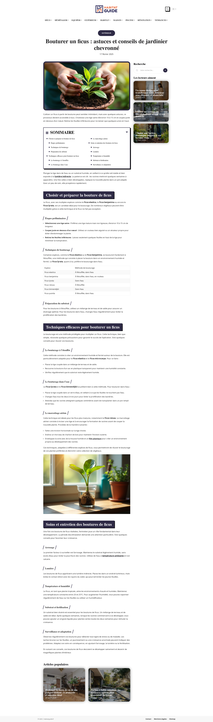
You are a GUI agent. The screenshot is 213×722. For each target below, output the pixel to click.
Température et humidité (101, 156)
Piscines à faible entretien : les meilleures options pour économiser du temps (105, 692)
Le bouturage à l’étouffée (59, 160)
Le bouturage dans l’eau (59, 164)
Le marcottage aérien (100, 138)
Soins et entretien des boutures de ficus (104, 143)
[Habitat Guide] (106, 9)
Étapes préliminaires (58, 143)
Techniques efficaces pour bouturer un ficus (64, 156)
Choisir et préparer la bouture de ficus (62, 138)
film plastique (95, 438)
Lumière (96, 151)
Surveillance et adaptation (102, 164)
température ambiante (113, 555)
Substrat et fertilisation (100, 160)
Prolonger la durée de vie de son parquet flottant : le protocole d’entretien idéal (61, 692)
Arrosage (96, 147)
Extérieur (106, 33)
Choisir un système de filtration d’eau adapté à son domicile (150, 114)
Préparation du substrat (59, 151)
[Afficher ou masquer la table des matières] (101, 132)
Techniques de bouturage (59, 147)
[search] (167, 9)
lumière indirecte (63, 176)
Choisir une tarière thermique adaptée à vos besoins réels (148, 135)
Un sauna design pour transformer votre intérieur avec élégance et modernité (150, 92)
